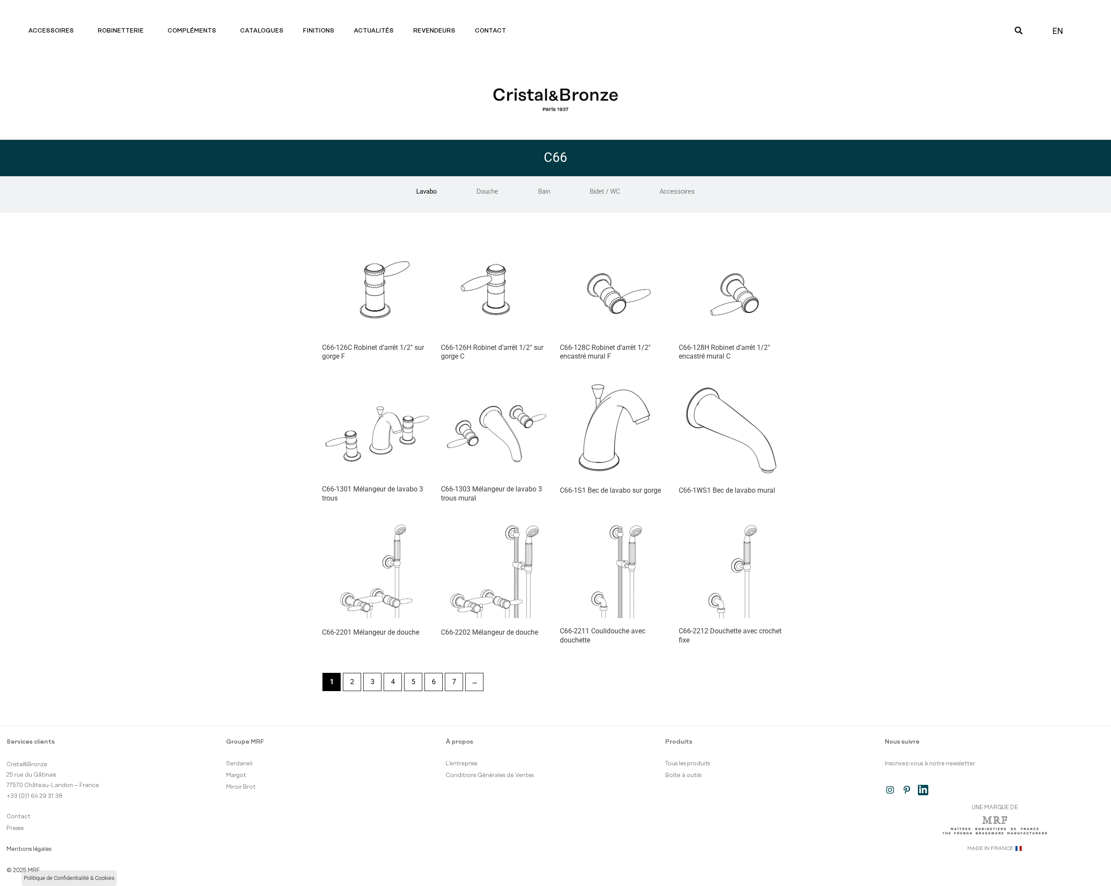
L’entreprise (461, 764)
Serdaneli (239, 764)
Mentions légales (29, 849)
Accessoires (51, 30)
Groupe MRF (245, 741)
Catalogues (261, 30)
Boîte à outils (683, 775)
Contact (490, 30)
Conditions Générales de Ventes (490, 775)
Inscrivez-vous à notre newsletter (930, 764)
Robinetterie (121, 30)
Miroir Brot (241, 787)
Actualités (374, 30)
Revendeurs (434, 30)
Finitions (318, 30)
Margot (236, 775)
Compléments (192, 30)
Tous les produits (687, 764)
